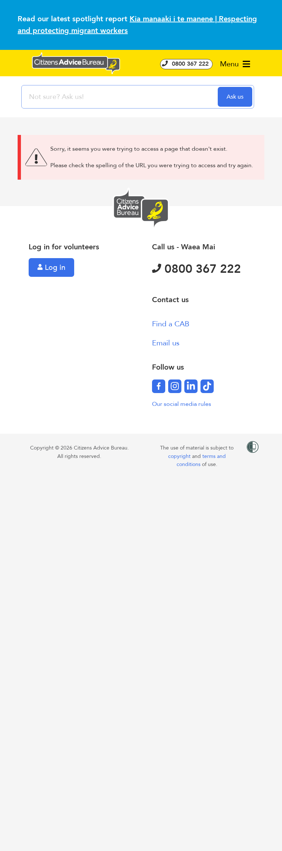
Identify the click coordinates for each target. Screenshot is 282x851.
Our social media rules (181, 404)
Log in (54, 267)
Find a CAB (170, 324)
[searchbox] (120, 97)
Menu (230, 64)
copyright (180, 456)
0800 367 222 (189, 64)
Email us (166, 343)
